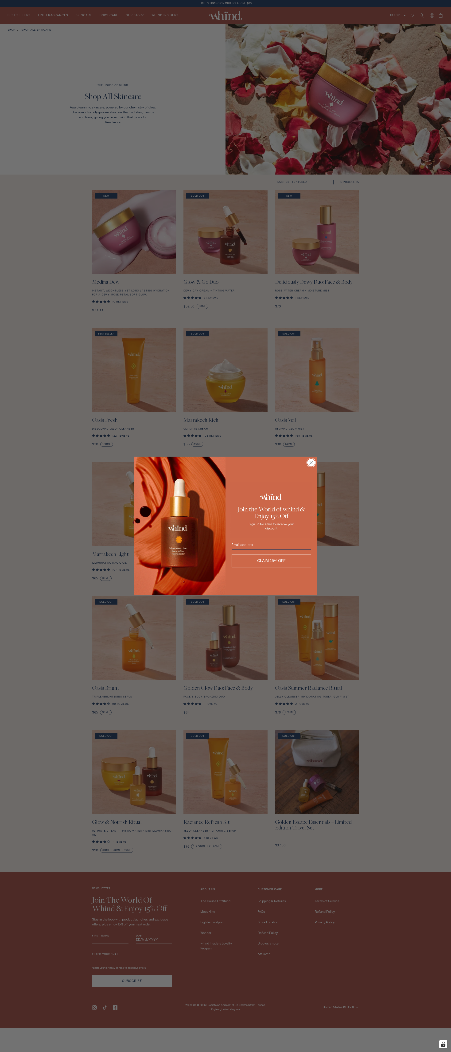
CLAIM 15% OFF (271, 561)
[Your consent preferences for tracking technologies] (443, 1044)
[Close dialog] (311, 462)
